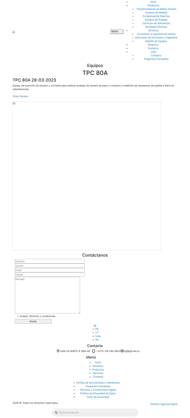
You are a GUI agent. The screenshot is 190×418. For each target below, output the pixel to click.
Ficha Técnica (20, 96)
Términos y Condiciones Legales (98, 389)
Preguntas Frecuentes (98, 386)
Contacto (98, 376)
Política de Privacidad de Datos (98, 393)
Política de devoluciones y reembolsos (98, 382)
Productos (98, 369)
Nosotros (98, 365)
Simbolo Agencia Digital (163, 404)
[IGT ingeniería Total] (14, 31)
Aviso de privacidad (98, 396)
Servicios (98, 373)
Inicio (98, 362)
